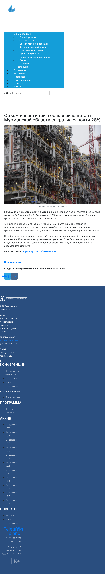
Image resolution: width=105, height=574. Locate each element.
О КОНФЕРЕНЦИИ (12, 363)
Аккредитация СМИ (10, 391)
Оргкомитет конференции (33, 43)
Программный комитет (32, 50)
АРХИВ (5, 418)
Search (9, 93)
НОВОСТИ (8, 509)
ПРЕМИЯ (24, 63)
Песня (22, 60)
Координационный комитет (34, 47)
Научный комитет (29, 53)
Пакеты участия (23, 80)
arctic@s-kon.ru (7, 352)
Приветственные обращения (35, 57)
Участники (19, 73)
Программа (20, 70)
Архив (17, 86)
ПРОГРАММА (10, 403)
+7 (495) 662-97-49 (9, 340)
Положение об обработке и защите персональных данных (11, 550)
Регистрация (21, 66)
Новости (18, 83)
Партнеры (19, 76)
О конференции (22, 34)
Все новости (12, 262)
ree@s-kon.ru (6, 356)
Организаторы (27, 40)
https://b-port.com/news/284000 (39, 251)
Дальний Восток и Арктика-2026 (22, 20)
